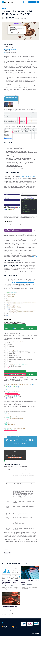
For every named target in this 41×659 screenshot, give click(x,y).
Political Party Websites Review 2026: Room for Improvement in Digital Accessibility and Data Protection (10, 582)
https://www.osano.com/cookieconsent (27, 176)
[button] (5, 553)
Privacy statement (35, 633)
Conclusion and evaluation (11, 49)
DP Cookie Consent (8, 50)
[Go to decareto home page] (7, 2)
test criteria (7, 46)
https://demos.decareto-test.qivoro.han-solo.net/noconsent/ (15, 92)
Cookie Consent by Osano (10, 47)
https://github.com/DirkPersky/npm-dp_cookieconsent (23, 282)
